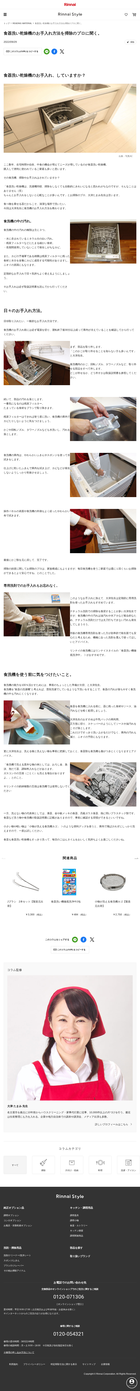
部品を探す (76, 1247)
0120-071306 (68, 1297)
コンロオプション (12, 1220)
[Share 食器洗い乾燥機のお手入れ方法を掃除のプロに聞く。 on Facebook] (54, 51)
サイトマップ (89, 1364)
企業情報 (105, 1364)
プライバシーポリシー (34, 1364)
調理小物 (74, 1220)
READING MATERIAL (22, 23)
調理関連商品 (76, 1236)
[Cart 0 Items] (134, 14)
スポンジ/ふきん (12, 1260)
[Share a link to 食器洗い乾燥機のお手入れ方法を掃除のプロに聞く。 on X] (62, 51)
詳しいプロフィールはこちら (111, 1124)
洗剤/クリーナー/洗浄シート (17, 1255)
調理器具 (74, 1215)
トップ (7, 23)
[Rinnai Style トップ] (70, 15)
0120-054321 (68, 1334)
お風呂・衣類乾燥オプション (18, 1225)
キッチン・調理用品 (81, 1207)
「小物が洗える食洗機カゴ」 (43, 826)
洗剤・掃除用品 (13, 1247)
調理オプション (11, 1215)
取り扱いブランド (80, 1256)
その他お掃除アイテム (15, 1271)
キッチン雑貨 (76, 1231)
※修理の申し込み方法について (19, 1352)
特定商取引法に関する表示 (64, 1364)
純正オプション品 (14, 1207)
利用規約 (13, 1364)
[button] (23, 51)
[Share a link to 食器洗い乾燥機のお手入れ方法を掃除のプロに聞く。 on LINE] (47, 51)
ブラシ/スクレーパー (14, 1265)
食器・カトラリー (79, 1225)
